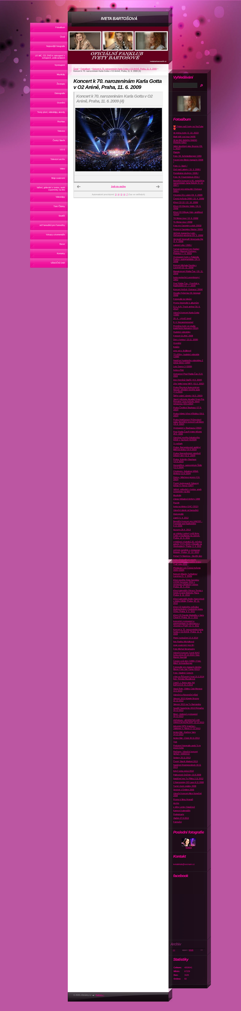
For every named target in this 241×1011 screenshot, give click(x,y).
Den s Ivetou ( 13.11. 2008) (185, 339)
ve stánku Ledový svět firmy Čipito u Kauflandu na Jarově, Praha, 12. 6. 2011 (186, 535)
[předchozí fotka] (80, 141)
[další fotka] (156, 141)
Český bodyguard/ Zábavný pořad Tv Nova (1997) (186, 484)
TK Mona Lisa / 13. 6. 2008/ (185, 218)
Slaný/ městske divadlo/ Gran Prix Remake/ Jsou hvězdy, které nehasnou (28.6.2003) (188, 401)
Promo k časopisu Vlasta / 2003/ (188, 229)
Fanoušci (177, 822)
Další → (158, 187)
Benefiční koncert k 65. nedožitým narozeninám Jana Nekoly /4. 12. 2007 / (188, 183)
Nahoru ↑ (100, 995)
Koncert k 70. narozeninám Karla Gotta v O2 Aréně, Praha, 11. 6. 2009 (124, 69)
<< (174, 950)
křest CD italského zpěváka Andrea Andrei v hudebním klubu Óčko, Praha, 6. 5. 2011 (188, 609)
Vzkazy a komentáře (55, 234)
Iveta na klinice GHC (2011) (185, 506)
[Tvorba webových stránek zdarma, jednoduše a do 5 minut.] (93, 995)
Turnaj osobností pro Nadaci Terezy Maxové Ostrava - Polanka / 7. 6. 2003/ (186, 251)
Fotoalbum (60, 27)
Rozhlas (61, 121)
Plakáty (176, 152)
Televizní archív (57, 159)
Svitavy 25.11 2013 (182, 757)
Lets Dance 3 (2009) (182, 366)
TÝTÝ (62, 150)
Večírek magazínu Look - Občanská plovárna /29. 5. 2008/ (188, 234)
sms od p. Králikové (182, 350)
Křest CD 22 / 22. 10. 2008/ (185, 202)
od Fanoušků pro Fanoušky (52, 225)
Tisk (175, 742)
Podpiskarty (178, 814)
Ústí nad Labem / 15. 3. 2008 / (187, 169)
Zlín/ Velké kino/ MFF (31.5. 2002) (188, 383)
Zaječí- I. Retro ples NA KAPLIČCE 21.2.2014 (184, 683)
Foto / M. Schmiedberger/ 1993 (187, 156)
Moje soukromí (58, 178)
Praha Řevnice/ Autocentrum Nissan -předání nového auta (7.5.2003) (186, 389)
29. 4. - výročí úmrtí (182, 318)
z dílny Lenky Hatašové (184, 807)
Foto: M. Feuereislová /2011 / (186, 177)
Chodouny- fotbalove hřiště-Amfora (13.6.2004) (186, 472)
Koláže (176, 347)
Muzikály (61, 74)
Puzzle (176, 503)
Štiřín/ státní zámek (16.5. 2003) (188, 396)
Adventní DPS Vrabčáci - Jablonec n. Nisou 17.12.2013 (186, 727)
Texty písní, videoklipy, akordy (51, 112)
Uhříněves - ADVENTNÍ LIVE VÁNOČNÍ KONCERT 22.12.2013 (188, 721)
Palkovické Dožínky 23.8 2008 (187, 775)
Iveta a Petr (178, 370)
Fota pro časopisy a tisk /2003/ (187, 225)
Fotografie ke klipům (182, 299)
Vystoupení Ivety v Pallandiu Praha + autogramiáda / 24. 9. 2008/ (186, 259)
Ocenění (61, 103)
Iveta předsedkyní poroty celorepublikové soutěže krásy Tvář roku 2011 (187, 561)
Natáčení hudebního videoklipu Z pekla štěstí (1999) (188, 361)
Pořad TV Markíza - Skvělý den (187, 556)
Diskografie (60, 93)
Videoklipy (60, 197)
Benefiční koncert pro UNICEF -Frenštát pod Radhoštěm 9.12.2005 (187, 523)
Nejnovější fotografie (55, 46)
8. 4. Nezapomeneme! (183, 322)
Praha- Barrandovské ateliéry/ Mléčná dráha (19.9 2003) (187, 448)
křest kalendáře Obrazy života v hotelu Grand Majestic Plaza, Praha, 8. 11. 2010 (188, 592)
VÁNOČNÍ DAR (58, 263)
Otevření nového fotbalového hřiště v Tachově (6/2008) (186, 438)
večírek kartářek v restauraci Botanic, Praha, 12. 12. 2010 (186, 551)
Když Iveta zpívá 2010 (183, 771)
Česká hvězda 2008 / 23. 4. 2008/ (188, 198)
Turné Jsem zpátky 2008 (184, 786)
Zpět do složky (118, 186)
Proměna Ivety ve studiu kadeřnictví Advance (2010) (185, 327)
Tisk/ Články (59, 206)
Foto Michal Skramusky (184, 649)
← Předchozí (79, 187)
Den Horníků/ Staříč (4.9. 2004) (187, 380)
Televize (61, 131)
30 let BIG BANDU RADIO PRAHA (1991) (185, 141)
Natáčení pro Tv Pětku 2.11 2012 (188, 778)
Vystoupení (60, 65)
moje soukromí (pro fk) (183, 645)
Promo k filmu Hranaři (183, 799)
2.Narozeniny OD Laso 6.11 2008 (188, 782)
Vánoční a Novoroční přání (185, 695)
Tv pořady (178, 443)
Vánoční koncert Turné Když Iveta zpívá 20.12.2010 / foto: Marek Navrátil (186, 655)
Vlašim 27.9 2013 (181, 818)
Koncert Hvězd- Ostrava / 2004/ (188, 289)
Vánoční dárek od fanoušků (185, 510)
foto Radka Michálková (183, 641)
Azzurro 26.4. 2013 (182, 529)
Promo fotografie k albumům (186, 303)
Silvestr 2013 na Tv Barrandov (187, 704)
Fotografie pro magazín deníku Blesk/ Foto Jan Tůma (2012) (187, 668)
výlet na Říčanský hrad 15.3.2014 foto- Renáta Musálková (188, 677)
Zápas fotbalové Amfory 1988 (186, 499)
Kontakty (61, 253)
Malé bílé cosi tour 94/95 (184, 136)
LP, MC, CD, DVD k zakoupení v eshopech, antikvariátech (50, 56)
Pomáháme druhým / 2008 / (185, 173)
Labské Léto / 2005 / (182, 245)
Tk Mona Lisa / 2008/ (182, 222)
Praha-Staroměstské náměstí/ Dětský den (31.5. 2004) (187, 454)
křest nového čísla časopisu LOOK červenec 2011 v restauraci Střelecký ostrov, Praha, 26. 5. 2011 (186, 583)
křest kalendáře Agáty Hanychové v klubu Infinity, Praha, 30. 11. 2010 (188, 601)
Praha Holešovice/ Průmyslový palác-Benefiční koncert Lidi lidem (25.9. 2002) (188, 421)
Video (62, 168)
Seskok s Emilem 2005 (183, 789)
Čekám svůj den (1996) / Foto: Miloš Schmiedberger (187, 662)
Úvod (62, 37)
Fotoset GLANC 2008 (183, 336)
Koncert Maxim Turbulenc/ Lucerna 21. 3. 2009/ (185, 575)
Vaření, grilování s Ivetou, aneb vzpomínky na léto (51, 188)
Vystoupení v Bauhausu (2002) (187, 428)
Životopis (61, 84)
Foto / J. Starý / (180, 166)
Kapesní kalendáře (181, 810)
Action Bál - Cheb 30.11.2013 (186, 738)
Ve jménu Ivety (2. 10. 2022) (186, 133)
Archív (176, 803)
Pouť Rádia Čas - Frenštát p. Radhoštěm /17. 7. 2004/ (186, 284)
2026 (191, 950)
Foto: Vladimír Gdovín (183, 673)
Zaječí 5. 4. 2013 (180, 518)
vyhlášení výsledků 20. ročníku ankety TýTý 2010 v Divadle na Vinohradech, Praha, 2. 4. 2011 (187, 544)
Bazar (62, 244)
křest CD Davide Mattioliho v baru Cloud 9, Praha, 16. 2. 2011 (188, 616)
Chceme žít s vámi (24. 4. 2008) (188, 195)
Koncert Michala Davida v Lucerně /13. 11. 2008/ (185, 266)
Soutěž (62, 216)
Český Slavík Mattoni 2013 (185, 761)
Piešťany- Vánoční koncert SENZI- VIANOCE (185, 752)
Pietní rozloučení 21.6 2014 (185, 638)
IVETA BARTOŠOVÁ (119, 18)
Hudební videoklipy (182, 332)
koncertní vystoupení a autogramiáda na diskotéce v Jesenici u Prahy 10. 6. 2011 (186, 623)
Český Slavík (59, 140)
